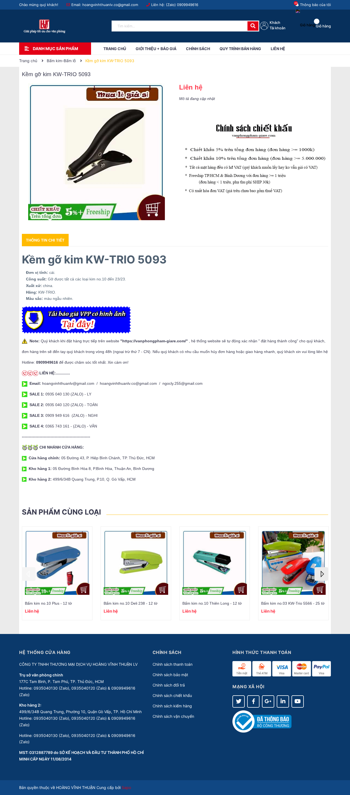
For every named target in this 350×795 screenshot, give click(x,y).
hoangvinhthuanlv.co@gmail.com (110, 4)
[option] (57, 573)
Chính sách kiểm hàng (172, 706)
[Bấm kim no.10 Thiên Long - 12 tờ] (214, 562)
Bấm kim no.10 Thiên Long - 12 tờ (212, 603)
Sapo (126, 787)
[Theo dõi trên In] (283, 701)
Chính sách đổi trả (169, 685)
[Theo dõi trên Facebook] (253, 701)
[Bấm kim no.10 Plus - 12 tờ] (57, 562)
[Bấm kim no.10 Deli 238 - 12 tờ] (136, 562)
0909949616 (187, 4)
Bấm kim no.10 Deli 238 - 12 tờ (131, 603)
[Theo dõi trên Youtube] (297, 701)
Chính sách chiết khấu (172, 695)
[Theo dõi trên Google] (268, 701)
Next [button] (321, 574)
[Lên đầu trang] (340, 769)
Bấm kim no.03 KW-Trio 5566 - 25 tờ (293, 603)
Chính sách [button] (167, 652)
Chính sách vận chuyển (173, 716)
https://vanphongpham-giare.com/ (154, 341)
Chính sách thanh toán (172, 664)
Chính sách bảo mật (170, 674)
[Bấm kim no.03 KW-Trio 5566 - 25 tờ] (293, 562)
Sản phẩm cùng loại (61, 512)
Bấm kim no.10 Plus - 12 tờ (48, 603)
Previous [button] (29, 574)
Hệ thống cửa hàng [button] (45, 652)
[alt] (253, 159)
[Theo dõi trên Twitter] (238, 701)
